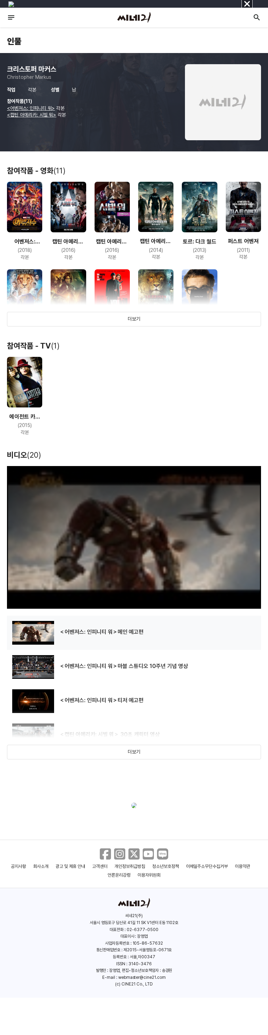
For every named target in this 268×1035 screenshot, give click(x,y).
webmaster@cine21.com (142, 977)
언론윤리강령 (119, 875)
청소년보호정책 (165, 866)
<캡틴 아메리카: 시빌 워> (31, 115)
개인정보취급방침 (129, 866)
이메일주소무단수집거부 (207, 866)
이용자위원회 (149, 875)
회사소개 (41, 866)
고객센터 (99, 866)
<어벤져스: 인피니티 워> (31, 108)
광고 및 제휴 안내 (70, 866)
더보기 (134, 319)
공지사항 (18, 866)
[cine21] (134, 17)
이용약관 (242, 866)
